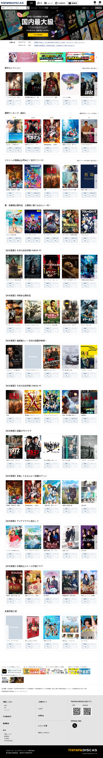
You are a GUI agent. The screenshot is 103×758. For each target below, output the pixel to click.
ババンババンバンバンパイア (52, 415)
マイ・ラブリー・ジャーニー (33, 550)
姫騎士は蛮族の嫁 (67, 505)
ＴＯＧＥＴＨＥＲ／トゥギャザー (34, 370)
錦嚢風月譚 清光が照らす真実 (71, 595)
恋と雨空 (46, 595)
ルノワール (84, 640)
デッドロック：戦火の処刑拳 (52, 325)
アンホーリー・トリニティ (13, 325)
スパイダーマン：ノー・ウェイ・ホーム (55, 235)
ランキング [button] (54, 8)
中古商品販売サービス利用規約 (42, 688)
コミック (50, 3)
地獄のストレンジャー (50, 370)
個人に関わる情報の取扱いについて (62, 688)
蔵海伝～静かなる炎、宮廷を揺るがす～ (17, 595)
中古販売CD (61, 3)
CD (41, 3)
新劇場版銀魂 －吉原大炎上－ (52, 144)
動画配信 (74, 3)
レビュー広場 (42, 726)
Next (96, 89)
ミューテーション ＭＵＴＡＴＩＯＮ (16, 97)
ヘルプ (92, 8)
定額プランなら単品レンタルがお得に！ (78, 667)
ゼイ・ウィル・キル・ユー (51, 280)
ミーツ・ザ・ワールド (12, 640)
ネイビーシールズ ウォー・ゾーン (34, 325)
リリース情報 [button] (43, 8)
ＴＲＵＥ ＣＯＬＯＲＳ (88, 460)
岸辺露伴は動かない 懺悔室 (33, 97)
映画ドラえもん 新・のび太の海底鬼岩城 (74, 144)
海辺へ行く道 (47, 640)
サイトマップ (23, 691)
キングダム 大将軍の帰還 (70, 235)
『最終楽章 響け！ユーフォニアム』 (54, 505)
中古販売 (6, 738)
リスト (94, 4)
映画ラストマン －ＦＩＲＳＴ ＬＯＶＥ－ (37, 144)
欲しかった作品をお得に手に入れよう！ (34, 667)
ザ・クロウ (28, 280)
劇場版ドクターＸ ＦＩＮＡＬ (33, 415)
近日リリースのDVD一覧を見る (87, 160)
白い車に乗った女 (67, 370)
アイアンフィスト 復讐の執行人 (53, 97)
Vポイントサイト (44, 732)
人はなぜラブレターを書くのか (71, 189)
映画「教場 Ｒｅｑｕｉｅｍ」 (89, 189)
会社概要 (4, 688)
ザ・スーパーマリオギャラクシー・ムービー (37, 189)
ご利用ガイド (85, 8)
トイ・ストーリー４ (30, 235)
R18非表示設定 (8, 740)
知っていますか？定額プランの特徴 (55, 667)
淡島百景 (83, 505)
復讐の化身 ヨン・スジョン (52, 550)
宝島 (45, 189)
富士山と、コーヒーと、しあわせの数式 (73, 640)
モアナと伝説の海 (11, 235)
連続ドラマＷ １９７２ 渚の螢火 (16, 460)
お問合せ (41, 715)
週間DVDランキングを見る (88, 113)
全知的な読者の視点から (88, 280)
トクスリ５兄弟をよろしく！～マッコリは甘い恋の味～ (21, 550)
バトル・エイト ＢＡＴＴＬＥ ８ (72, 325)
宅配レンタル (7, 734)
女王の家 (83, 550)
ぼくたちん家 (66, 460)
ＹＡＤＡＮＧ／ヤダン (87, 97)
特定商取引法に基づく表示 (79, 688)
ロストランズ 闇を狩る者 (13, 280)
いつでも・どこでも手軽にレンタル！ (11, 667)
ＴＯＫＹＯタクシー (86, 144)
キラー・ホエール (86, 325)
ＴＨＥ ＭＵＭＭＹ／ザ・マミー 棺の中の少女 (76, 280)
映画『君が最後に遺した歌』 (70, 415)
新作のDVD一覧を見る (89, 68)
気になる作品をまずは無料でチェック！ (11, 675)
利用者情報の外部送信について (10, 691)
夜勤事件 (83, 415)
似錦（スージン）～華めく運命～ (34, 595)
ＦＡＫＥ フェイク (86, 370)
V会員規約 (10, 688)
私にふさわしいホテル (31, 640)
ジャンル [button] (34, 8)
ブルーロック (85, 235)
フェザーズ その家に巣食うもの (15, 370)
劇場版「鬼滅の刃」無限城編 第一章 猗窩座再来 (20, 189)
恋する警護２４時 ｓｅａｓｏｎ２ (53, 460)
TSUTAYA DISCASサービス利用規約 (23, 688)
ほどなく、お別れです (12, 144)
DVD (31, 3)
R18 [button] (97, 8)
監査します (66, 550)
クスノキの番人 (67, 97)
